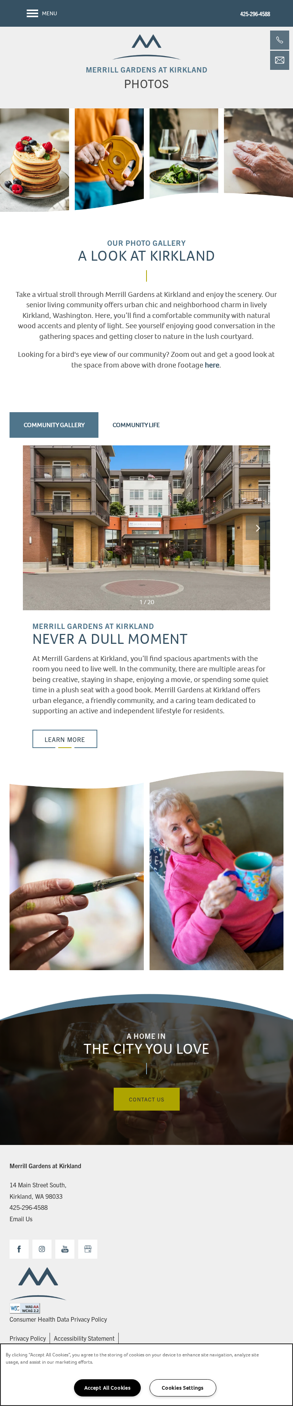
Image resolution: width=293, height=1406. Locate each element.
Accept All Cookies (107, 1387)
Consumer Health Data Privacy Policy (58, 1319)
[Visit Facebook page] (19, 1249)
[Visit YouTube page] (64, 1249)
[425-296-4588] (279, 40)
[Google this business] (87, 1249)
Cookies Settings (183, 1387)
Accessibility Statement (84, 1338)
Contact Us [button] (146, 1099)
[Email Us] (279, 60)
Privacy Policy (28, 1338)
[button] (64, 739)
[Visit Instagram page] (42, 1249)
